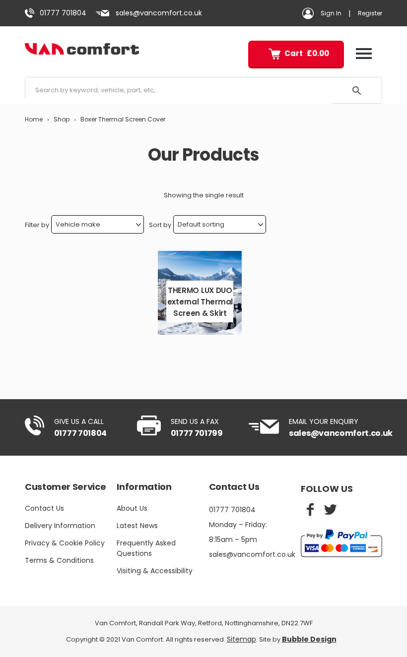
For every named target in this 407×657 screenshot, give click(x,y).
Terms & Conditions (59, 560)
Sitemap (241, 639)
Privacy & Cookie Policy (65, 543)
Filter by (37, 225)
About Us (132, 508)
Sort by (160, 225)
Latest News (137, 526)
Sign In (331, 13)
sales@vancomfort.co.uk (159, 13)
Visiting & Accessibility (155, 571)
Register (370, 13)
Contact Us (44, 508)
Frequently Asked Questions (146, 548)
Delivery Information (60, 526)
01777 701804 (63, 13)
